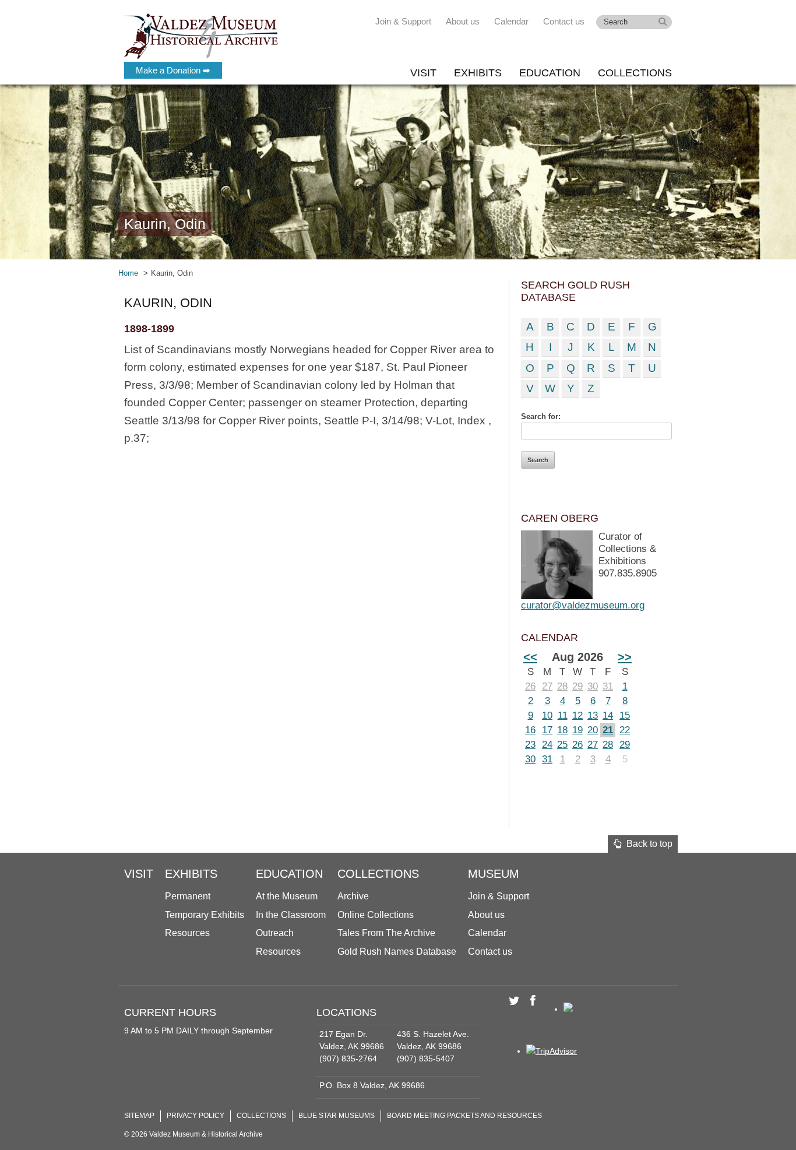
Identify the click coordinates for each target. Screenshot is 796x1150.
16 (530, 730)
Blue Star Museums (336, 1116)
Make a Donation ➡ (173, 70)
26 (530, 686)
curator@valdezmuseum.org (582, 605)
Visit (423, 73)
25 (562, 744)
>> (625, 656)
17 (547, 730)
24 (547, 744)
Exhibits (478, 73)
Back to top (647, 844)
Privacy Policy (195, 1116)
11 (563, 715)
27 (547, 686)
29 (577, 686)
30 (592, 686)
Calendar (511, 21)
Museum (493, 873)
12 (577, 715)
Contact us (563, 21)
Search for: (541, 416)
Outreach (275, 933)
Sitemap (139, 1116)
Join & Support (403, 21)
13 (592, 715)
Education (549, 73)
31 (608, 686)
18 (562, 730)
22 (624, 730)
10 (547, 715)
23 (530, 744)
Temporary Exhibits (204, 915)
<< (530, 656)
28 (562, 686)
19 (577, 730)
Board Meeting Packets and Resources (464, 1116)
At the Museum (287, 896)
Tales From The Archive (386, 933)
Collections (635, 73)
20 (592, 730)
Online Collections (375, 915)
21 (608, 730)
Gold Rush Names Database (396, 951)
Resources (187, 933)
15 (624, 715)
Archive (353, 896)
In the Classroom (291, 915)
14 (608, 715)
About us (463, 21)
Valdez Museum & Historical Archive (201, 35)
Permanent (187, 896)
